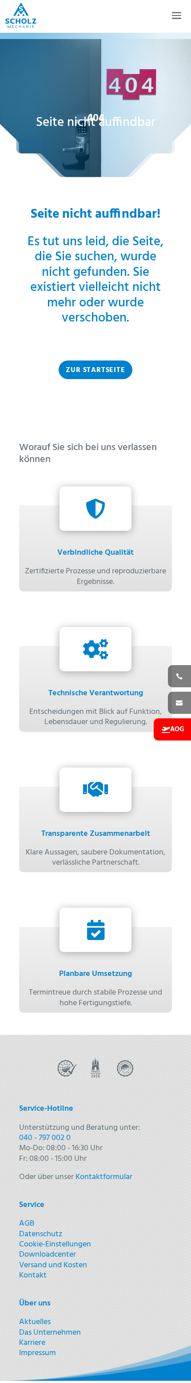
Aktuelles (35, 1322)
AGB (26, 1223)
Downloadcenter (47, 1254)
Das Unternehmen (50, 1332)
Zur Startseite (95, 370)
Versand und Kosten (53, 1265)
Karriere (32, 1342)
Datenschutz (40, 1234)
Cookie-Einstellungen (55, 1244)
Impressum (37, 1353)
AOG (177, 729)
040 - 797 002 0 (45, 1138)
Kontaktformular (104, 1177)
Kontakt (33, 1275)
